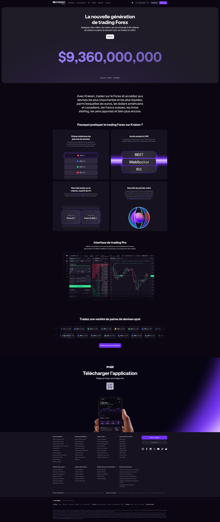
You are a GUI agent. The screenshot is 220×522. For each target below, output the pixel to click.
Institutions (56, 450)
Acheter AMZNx (101, 478)
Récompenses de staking (60, 455)
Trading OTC (56, 448)
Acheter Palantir (79, 478)
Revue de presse (79, 448)
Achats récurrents (58, 457)
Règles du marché (134, 493)
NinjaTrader (71, 504)
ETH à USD (122, 441)
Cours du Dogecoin (102, 444)
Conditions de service (123, 493)
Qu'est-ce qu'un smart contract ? (128, 472)
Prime (135, 504)
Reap (122, 504)
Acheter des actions (81, 467)
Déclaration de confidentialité (72, 493)
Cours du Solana (101, 450)
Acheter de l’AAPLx (102, 474)
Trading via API (57, 453)
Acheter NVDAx (101, 469)
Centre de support (80, 457)
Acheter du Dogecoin (59, 474)
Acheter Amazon (79, 476)
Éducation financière (125, 467)
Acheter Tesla (79, 472)
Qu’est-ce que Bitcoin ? (125, 474)
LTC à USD (122, 457)
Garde (142, 504)
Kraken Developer (80, 446)
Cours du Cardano (102, 448)
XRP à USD (122, 444)
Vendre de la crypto (58, 441)
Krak (132, 504)
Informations (143, 493)
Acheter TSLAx (101, 472)
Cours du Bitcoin (101, 439)
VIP (81, 504)
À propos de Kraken (81, 436)
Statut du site (79, 455)
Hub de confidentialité (58, 493)
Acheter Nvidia (79, 469)
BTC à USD (122, 439)
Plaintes (77, 459)
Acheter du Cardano (58, 478)
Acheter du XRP (57, 476)
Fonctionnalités (58, 436)
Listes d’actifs (79, 453)
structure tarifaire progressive (77, 194)
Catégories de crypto (103, 455)
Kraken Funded (57, 461)
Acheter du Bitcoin (58, 469)
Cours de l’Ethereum (102, 441)
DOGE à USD (122, 450)
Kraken (59, 504)
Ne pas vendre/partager (98, 493)
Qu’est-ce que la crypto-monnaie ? (129, 469)
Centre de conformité (111, 493)
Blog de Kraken (79, 444)
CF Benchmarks (116, 504)
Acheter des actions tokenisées (106, 467)
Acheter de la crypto (58, 439)
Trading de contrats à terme (60, 446)
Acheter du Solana (58, 481)
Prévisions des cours (102, 457)
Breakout (77, 504)
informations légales (64, 518)
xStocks (109, 504)
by (56, 500)
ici (87, 511)
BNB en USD (122, 446)
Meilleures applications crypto (127, 478)
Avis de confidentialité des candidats (156, 493)
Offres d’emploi (79, 441)
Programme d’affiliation (81, 450)
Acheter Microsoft (80, 481)
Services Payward (102, 504)
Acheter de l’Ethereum (59, 472)
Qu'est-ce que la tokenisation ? (128, 476)
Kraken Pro (65, 504)
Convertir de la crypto (126, 436)
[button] (71, 2)
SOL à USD (122, 448)
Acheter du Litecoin (58, 483)
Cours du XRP (101, 446)
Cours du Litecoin (102, 453)
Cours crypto (101, 436)
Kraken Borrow (57, 459)
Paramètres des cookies (86, 493)
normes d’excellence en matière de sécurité (140, 198)
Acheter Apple (79, 474)
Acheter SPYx (101, 476)
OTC (139, 504)
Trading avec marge (58, 444)
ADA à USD (122, 453)
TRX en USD (122, 455)
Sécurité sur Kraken (80, 439)
